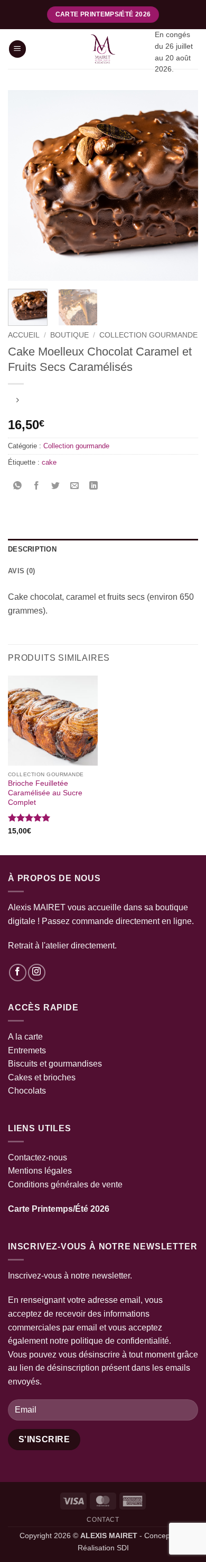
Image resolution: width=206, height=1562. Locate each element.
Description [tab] (32, 549)
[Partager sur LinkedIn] (93, 486)
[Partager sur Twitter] (55, 486)
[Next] (181, 185)
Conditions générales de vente (65, 1184)
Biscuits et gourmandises (55, 1063)
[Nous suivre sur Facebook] (17, 972)
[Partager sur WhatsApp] (17, 486)
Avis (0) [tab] (21, 571)
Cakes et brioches (42, 1077)
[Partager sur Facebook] (36, 486)
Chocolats (27, 1090)
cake (49, 462)
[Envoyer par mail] (74, 486)
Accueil (24, 335)
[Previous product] (17, 401)
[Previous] (24, 185)
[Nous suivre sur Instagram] (36, 972)
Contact (103, 1519)
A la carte (25, 1036)
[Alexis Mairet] (103, 49)
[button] (17, 49)
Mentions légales (40, 1170)
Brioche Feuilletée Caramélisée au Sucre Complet (45, 792)
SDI (123, 1547)
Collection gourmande (148, 335)
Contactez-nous (37, 1157)
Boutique (69, 335)
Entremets (27, 1050)
